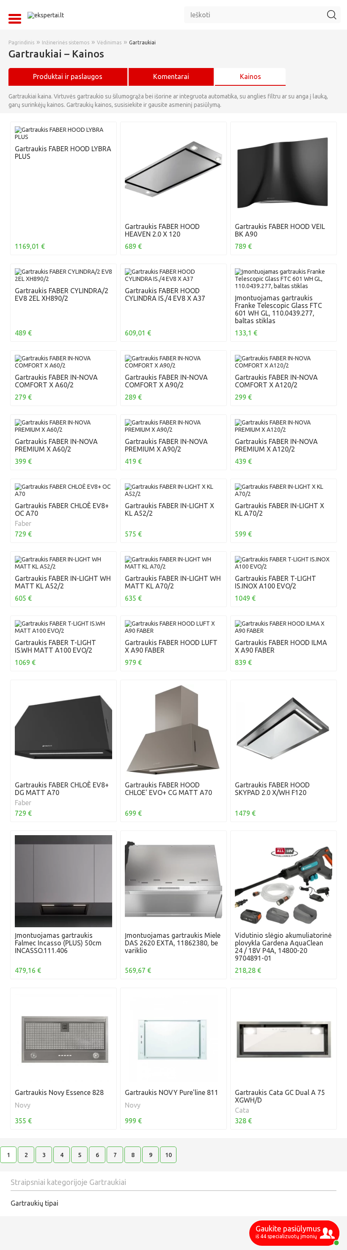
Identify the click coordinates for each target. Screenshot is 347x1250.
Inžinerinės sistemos (65, 42)
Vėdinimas (109, 42)
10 (168, 1155)
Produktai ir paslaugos (67, 76)
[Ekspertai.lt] (46, 14)
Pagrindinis (21, 42)
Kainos (250, 76)
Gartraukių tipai (34, 1203)
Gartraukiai (142, 42)
